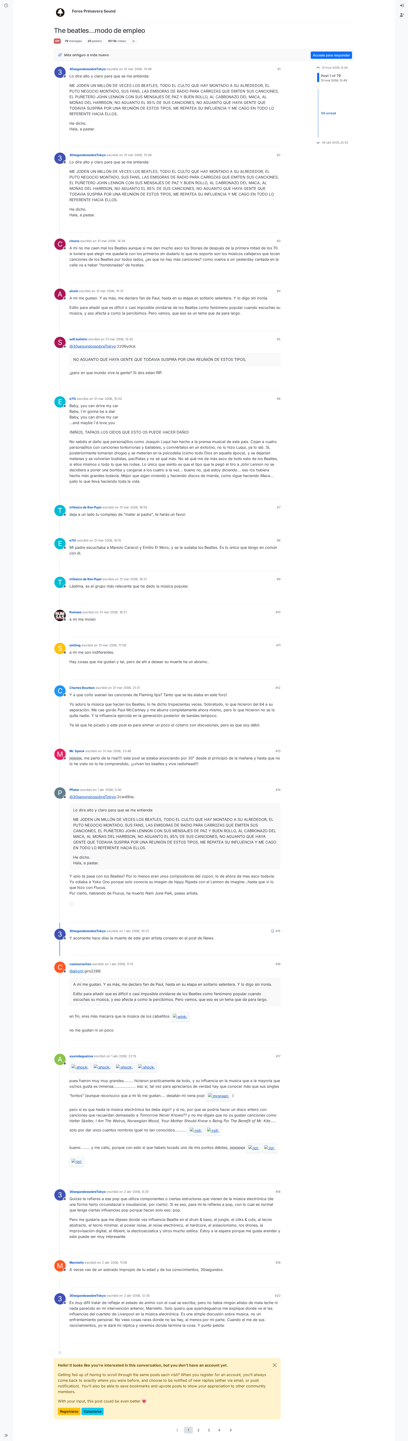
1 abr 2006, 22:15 (123, 1056)
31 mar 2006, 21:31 (126, 688)
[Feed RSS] (133, 41)
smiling (75, 645)
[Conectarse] (402, 5)
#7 (278, 507)
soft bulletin (78, 339)
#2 (278, 155)
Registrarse (69, 1411)
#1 (278, 69)
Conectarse (93, 1411)
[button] (6, 1435)
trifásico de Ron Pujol (85, 507)
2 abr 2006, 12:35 (137, 1295)
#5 (278, 339)
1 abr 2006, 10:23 (136, 931)
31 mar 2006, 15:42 (119, 339)
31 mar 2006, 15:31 (109, 291)
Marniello (76, 1262)
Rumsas (75, 612)
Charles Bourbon (82, 688)
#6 (278, 399)
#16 (278, 964)
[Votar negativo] (267, 141)
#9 (278, 579)
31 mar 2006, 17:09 (112, 645)
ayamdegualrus (81, 1056)
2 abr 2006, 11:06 (114, 1262)
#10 (278, 612)
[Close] (274, 1365)
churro (74, 241)
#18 (278, 1192)
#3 (278, 241)
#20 (277, 1295)
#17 (278, 1056)
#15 (278, 931)
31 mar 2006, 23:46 (117, 751)
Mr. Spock (77, 751)
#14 (278, 790)
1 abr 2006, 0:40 (109, 790)
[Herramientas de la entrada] (276, 141)
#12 (278, 688)
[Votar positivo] (250, 141)
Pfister (74, 790)
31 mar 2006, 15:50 (108, 399)
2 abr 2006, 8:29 (136, 1192)
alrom (73, 291)
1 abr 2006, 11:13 (121, 964)
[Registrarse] (402, 15)
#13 (278, 751)
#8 (278, 540)
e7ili (72, 399)
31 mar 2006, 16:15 (107, 540)
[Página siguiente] (231, 1430)
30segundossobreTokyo (87, 69)
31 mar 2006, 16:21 (133, 579)
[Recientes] (6, 5)
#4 (278, 291)
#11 (278, 645)
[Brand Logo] (62, 11)
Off (57, 41)
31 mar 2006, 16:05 (133, 507)
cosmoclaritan (80, 964)
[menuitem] (402, 5)
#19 (278, 1262)
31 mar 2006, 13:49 (138, 69)
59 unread (328, 113)
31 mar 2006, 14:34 (111, 241)
